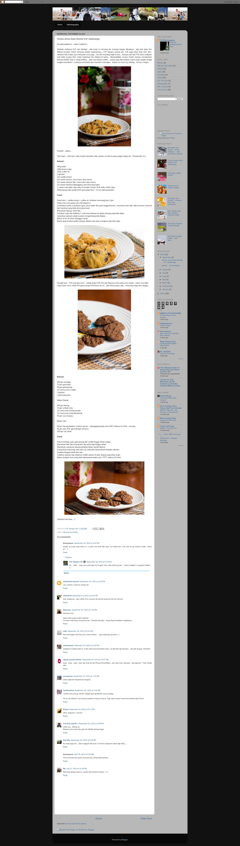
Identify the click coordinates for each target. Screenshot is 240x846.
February (166, 286)
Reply (65, 552)
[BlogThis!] (96, 528)
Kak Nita (66, 740)
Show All (180, 358)
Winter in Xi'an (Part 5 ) (168, 428)
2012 (162, 293)
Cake (160, 72)
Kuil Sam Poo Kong (167, 354)
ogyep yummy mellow (72, 660)
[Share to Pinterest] (103, 528)
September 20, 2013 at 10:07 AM (95, 660)
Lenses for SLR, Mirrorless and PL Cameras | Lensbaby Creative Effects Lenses (170, 383)
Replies (69, 557)
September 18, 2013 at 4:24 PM (99, 562)
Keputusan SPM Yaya (168, 420)
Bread (160, 69)
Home (59, 25)
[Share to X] (98, 528)
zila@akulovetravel (71, 581)
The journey (162, 90)
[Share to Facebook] (101, 528)
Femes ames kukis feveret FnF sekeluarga (175, 162)
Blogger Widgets (170, 138)
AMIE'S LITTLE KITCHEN (170, 313)
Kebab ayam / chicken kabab (173, 187)
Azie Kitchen (165, 331)
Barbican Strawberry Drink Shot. (176, 44)
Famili (160, 78)
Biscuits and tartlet (70, 532)
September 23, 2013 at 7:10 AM (86, 676)
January (165, 289)
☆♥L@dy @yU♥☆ (70, 723)
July (164, 273)
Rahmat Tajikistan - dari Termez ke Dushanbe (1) (169, 411)
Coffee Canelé (165, 325)
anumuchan (68, 676)
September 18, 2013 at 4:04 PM (86, 543)
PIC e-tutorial (163, 87)
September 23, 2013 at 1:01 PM (87, 690)
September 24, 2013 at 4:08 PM (91, 723)
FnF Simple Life (76, 562)
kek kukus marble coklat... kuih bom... (175, 238)
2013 (162, 254)
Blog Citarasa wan (168, 342)
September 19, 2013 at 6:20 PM (86, 645)
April (164, 279)
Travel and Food (167, 426)
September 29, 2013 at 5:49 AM (83, 740)
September (167, 257)
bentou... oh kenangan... (171, 265)
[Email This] (93, 528)
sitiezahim (67, 596)
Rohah (66, 709)
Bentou (160, 63)
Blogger (125, 840)
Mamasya (67, 610)
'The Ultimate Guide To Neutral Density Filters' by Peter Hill (170, 370)
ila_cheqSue (165, 352)
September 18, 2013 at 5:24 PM (85, 596)
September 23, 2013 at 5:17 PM (82, 709)
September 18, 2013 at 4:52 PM (92, 581)
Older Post (146, 818)
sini (143, 156)
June (164, 276)
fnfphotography (73, 25)
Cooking (161, 75)
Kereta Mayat (165, 396)
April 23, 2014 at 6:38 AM (84, 754)
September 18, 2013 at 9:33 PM (80, 631)
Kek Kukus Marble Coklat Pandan (175, 225)
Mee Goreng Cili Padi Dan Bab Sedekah (169, 335)
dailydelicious (166, 323)
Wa (64, 769)
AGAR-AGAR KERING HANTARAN (168, 345)
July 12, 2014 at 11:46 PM (76, 769)
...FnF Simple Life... (72, 11)
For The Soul (163, 81)
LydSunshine (68, 690)
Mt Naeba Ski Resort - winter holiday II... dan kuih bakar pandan (175, 151)
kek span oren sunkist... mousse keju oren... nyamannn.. (175, 201)
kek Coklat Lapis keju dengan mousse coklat (174, 213)
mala (65, 631)
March (165, 283)
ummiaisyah (68, 645)
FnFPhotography (167, 40)
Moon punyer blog (168, 418)
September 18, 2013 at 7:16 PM (84, 610)
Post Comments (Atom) (77, 824)
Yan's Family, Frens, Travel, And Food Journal (171, 407)
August (165, 270)
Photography (163, 84)
